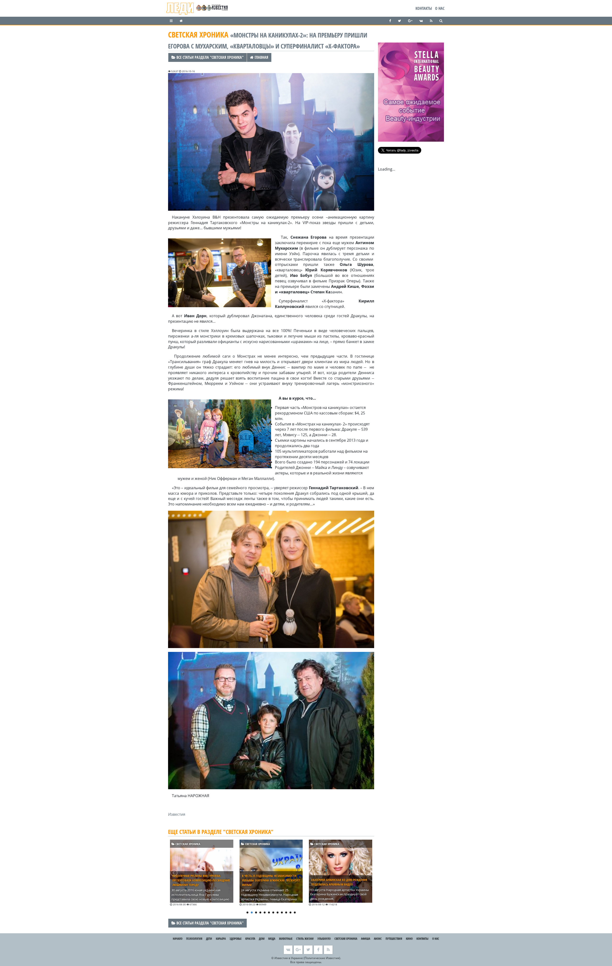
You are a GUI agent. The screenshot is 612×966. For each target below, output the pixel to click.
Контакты (423, 8)
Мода (271, 939)
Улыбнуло (324, 939)
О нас (439, 8)
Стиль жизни (305, 939)
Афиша (365, 939)
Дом (261, 939)
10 (286, 912)
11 (290, 912)
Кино (409, 939)
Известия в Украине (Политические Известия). (307, 958)
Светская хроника (187, 844)
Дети (209, 939)
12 (295, 912)
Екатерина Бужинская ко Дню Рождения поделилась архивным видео (339, 882)
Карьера (221, 939)
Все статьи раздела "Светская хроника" (209, 57)
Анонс (378, 939)
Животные (285, 939)
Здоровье (235, 939)
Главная (261, 57)
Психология (194, 939)
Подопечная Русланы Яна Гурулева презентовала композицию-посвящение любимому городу (201, 880)
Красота (250, 939)
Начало (177, 939)
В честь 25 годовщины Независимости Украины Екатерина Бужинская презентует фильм (271, 880)
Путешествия (394, 939)
